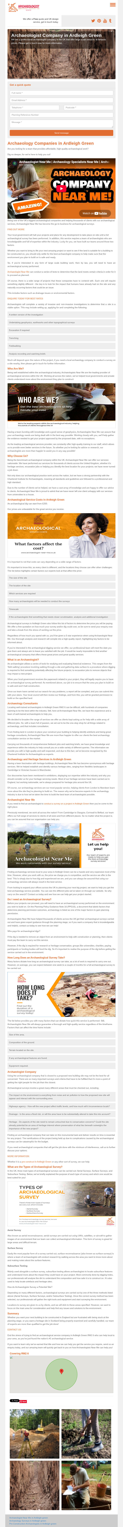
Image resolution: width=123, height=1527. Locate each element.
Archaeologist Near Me (18, 272)
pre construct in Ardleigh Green (36, 1162)
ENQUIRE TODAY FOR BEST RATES (25, 298)
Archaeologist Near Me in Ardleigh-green (28, 1518)
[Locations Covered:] (8, 4)
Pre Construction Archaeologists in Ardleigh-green (32, 1524)
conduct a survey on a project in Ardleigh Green (66, 803)
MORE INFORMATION (18, 1156)
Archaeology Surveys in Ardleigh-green (27, 1521)
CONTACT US (14, 1329)
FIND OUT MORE (16, 229)
